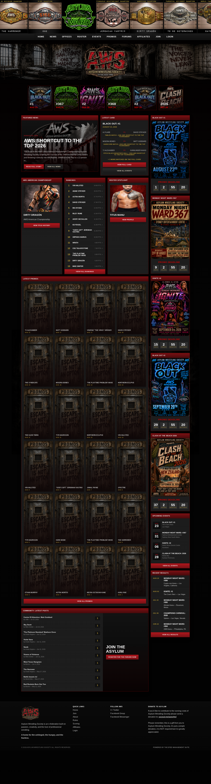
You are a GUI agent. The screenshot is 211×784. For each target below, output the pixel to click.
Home (41, 37)
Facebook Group (117, 713)
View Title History (41, 225)
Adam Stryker (79, 191)
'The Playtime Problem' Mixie (79, 254)
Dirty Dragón (79, 261)
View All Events (124, 171)
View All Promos (85, 601)
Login (169, 37)
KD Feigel (77, 225)
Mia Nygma (77, 208)
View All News (53, 167)
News (53, 37)
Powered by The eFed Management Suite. (171, 747)
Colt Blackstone (80, 248)
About (75, 717)
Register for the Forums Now (122, 657)
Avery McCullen (80, 219)
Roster (82, 37)
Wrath (75, 243)
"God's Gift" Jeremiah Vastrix (82, 231)
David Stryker (79, 202)
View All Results (170, 635)
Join (158, 37)
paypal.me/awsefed (167, 717)
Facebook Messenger (119, 717)
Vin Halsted (78, 185)
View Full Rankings (85, 271)
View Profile (128, 220)
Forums (127, 37)
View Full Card (124, 165)
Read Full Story (34, 167)
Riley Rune (77, 213)
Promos (111, 37)
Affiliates (143, 37)
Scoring (76, 724)
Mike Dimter (78, 266)
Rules (75, 720)
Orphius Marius (79, 237)
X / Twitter (114, 710)
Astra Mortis (79, 197)
